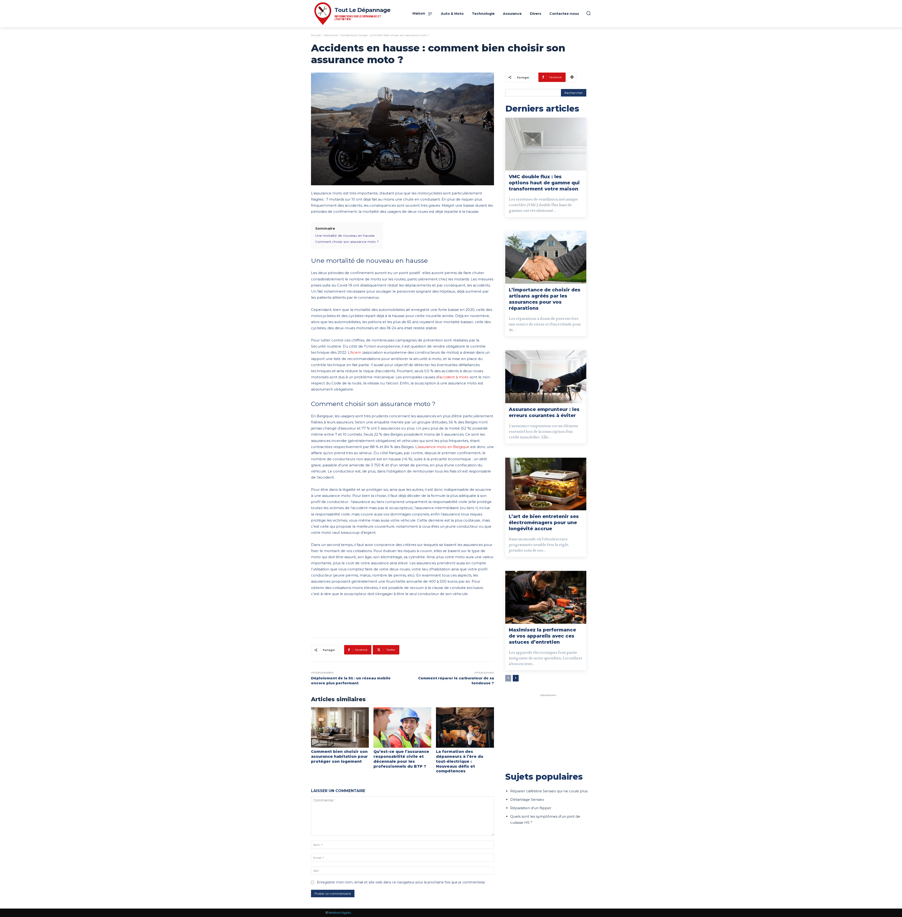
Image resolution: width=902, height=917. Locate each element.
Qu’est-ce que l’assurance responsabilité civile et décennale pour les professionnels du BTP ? (401, 758)
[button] (588, 13)
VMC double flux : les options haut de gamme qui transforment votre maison (544, 183)
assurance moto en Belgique (443, 447)
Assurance (331, 35)
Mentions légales (340, 913)
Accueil (316, 35)
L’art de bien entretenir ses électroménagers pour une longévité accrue (544, 522)
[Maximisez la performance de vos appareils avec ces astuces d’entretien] (545, 597)
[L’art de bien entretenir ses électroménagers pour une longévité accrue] (545, 484)
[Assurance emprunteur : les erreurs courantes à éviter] (545, 376)
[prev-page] (508, 678)
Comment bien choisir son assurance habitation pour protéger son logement (339, 756)
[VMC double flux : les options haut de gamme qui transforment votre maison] (545, 144)
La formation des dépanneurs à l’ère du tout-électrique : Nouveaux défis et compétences (459, 761)
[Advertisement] (548, 730)
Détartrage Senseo (527, 799)
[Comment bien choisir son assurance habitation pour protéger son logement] (340, 727)
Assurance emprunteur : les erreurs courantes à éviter (544, 412)
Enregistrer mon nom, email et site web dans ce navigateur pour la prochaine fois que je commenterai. (401, 882)
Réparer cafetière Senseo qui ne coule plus (548, 791)
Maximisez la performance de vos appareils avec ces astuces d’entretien (542, 636)
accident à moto (454, 377)
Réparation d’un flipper (530, 808)
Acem (355, 352)
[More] (572, 77)
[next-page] (516, 678)
